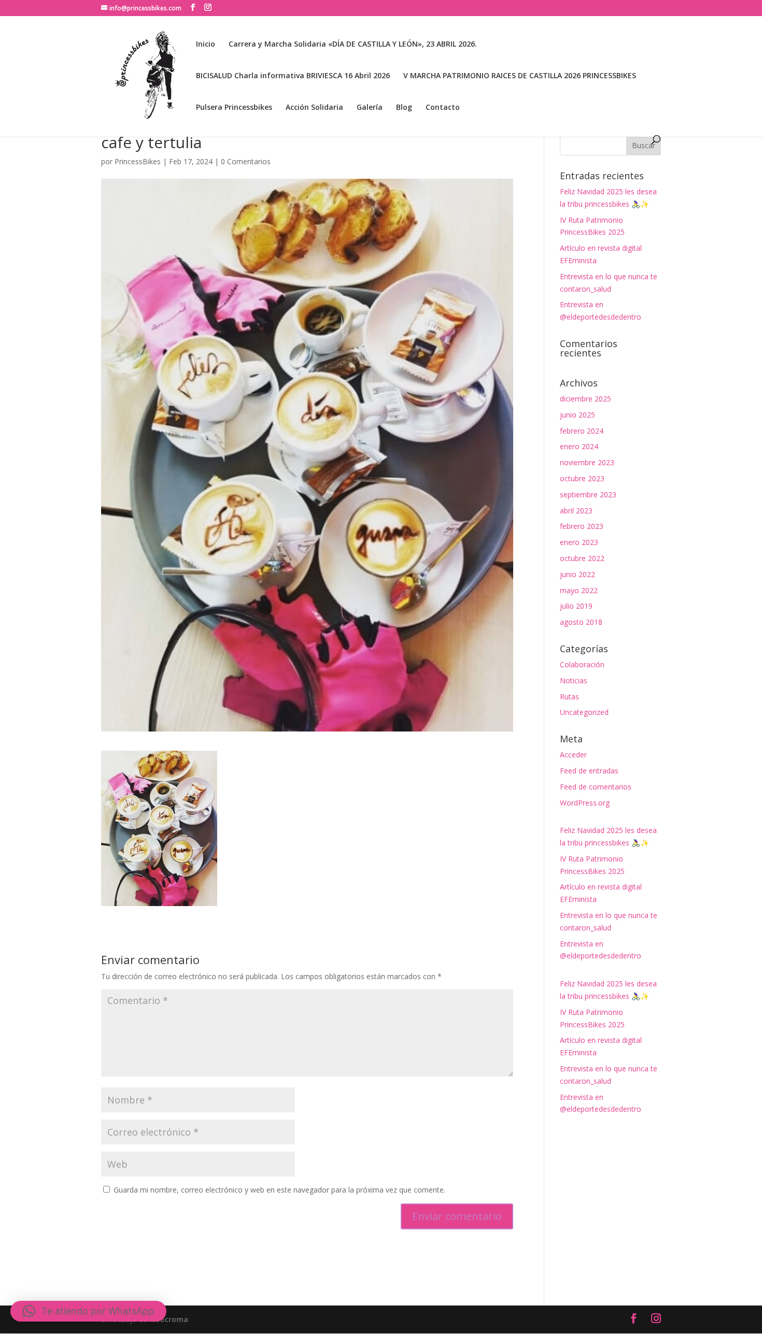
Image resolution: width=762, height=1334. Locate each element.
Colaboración (582, 664)
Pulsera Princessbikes (234, 108)
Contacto (443, 108)
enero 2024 (579, 446)
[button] (88, 1311)
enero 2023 (579, 542)
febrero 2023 (581, 526)
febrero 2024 (581, 431)
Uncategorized (584, 712)
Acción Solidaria (314, 108)
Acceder (573, 754)
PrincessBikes (138, 161)
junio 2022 (577, 574)
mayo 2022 (579, 590)
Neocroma (168, 1319)
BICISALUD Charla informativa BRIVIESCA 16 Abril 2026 (293, 76)
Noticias (573, 680)
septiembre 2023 (588, 494)
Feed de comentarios (595, 787)
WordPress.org (585, 803)
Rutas (569, 696)
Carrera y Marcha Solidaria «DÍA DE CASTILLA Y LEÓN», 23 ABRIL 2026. (353, 44)
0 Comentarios (246, 161)
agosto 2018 (581, 622)
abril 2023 (576, 510)
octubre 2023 (582, 478)
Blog (404, 108)
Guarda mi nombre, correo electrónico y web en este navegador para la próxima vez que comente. (279, 1190)
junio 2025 (577, 415)
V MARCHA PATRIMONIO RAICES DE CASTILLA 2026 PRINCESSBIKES (519, 76)
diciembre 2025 (585, 399)
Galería (370, 108)
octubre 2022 (582, 558)
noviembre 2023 (587, 462)
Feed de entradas (589, 771)
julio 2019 (576, 606)
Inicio (205, 44)
